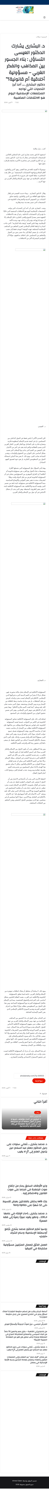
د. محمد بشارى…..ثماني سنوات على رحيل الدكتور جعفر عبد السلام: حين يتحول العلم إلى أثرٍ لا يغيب (27, 1148)
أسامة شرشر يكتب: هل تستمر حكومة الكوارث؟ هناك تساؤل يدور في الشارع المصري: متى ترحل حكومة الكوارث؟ (25, 1314)
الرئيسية (44, 37)
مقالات (38, 37)
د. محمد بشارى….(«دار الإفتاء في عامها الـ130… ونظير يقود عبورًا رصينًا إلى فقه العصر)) (25, 1217)
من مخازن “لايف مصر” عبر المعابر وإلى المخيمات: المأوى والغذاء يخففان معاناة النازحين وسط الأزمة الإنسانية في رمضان (25, 1359)
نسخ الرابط (39, 1081)
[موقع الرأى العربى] (24, 9)
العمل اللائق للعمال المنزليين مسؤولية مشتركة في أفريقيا (25, 1246)
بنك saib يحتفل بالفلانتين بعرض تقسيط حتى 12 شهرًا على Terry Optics (25, 1203)
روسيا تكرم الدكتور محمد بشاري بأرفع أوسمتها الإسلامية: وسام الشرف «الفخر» (26, 1233)
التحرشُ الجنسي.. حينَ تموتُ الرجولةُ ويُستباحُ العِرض (25, 1324)
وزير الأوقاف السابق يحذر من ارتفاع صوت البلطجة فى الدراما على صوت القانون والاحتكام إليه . (27, 1189)
